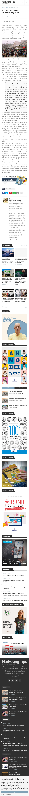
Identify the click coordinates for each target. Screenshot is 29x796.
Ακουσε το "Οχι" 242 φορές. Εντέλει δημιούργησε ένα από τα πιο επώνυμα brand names (21, 281)
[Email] (17, 193)
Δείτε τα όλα (24, 245)
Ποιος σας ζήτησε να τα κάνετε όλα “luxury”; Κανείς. (18, 406)
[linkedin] (12, 239)
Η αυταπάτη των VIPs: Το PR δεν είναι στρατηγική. (18, 712)
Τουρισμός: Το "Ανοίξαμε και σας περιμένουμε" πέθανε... (17, 773)
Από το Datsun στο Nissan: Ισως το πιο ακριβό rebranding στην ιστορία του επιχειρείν (18, 766)
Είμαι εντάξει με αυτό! (14, 792)
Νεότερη (4, 306)
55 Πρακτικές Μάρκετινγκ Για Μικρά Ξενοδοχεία (13, 650)
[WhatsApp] (14, 193)
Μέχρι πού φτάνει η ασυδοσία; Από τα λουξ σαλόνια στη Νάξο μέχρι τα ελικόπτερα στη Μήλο (15, 594)
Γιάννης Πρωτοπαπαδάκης (15, 199)
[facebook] (10, 239)
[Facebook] (3, 193)
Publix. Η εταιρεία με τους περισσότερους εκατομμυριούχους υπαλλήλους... (7, 280)
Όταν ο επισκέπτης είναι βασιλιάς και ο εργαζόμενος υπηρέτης (17, 399)
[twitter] (14, 239)
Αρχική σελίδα (5, 7)
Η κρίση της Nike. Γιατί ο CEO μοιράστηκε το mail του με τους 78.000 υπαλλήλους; (21, 260)
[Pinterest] (10, 193)
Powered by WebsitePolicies (6, 794)
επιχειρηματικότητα (13, 7)
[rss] (16, 239)
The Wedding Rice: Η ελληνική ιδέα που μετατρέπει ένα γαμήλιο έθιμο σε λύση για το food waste (7, 261)
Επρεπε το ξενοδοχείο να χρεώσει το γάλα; (13, 575)
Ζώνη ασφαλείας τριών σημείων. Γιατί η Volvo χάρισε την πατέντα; (21, 300)
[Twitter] (6, 193)
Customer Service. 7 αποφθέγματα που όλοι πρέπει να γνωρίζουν (15, 587)
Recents (21, 388)
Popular (8, 388)
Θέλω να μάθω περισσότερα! (7, 789)
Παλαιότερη (24, 306)
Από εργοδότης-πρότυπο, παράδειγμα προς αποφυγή (16, 392)
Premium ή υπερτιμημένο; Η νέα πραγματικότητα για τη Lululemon (8, 300)
